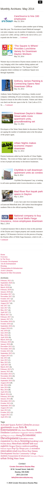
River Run (26, 451)
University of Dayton (36, 456)
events (30, 438)
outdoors (26, 446)
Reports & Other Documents (11, 273)
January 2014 (5, 399)
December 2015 (6, 346)
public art (28, 448)
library (9, 444)
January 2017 (5, 319)
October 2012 (5, 412)
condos (38, 432)
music (36, 444)
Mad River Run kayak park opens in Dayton (28, 192)
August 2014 (5, 383)
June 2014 (4, 387)
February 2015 (6, 369)
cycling (4, 435)
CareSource (15, 432)
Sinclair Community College (24, 453)
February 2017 (6, 317)
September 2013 (6, 406)
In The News (5, 259)
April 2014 (4, 392)
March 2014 (5, 394)
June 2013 (4, 410)
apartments (6, 427)
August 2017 (5, 303)
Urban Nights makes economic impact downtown (25, 146)
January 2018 (5, 292)
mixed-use (27, 443)
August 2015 (5, 355)
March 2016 (5, 340)
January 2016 (5, 344)
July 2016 (4, 330)
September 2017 (6, 301)
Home (3, 255)
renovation (6, 450)
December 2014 (6, 374)
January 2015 (5, 371)
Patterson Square (6, 448)
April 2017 (4, 312)
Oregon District (15, 446)
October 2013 (5, 403)
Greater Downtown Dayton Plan (22, 466)
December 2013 (6, 401)
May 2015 (4, 362)
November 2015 (6, 349)
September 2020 (6, 283)
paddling (34, 446)
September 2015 (6, 353)
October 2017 (5, 299)
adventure (35, 425)
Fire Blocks (15, 441)
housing (25, 440)
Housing (4, 266)
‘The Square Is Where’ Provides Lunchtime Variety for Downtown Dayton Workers (26, 49)
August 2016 (5, 328)
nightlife (4, 446)
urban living (7, 458)
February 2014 (6, 396)
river (20, 451)
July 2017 (4, 305)
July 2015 (4, 358)
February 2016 (6, 342)
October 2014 (5, 378)
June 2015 (4, 360)
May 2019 (4, 285)
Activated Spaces (8, 425)
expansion (5, 441)
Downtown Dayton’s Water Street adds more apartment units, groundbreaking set (28, 117)
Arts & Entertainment (8, 264)
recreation (36, 448)
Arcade (15, 427)
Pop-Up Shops (18, 448)
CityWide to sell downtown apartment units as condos (28, 171)
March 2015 (5, 367)
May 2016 (4, 335)
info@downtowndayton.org (22, 477)
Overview (4, 257)
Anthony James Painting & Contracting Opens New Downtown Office (28, 84)
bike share (22, 430)
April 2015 (4, 365)
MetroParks (17, 443)
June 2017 (4, 308)
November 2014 (6, 376)
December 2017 (6, 294)
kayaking (34, 441)
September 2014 (6, 381)
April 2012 (4, 417)
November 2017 (6, 296)
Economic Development (9, 261)
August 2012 (5, 415)
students (4, 456)
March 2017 (5, 315)
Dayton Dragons (11, 435)
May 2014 (4, 390)
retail (14, 450)
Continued (24, 37)
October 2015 (5, 351)
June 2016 (4, 333)
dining (19, 435)
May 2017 (4, 310)
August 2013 (5, 408)
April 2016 (4, 337)
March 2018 (5, 287)
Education (23, 438)
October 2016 (5, 324)
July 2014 (4, 385)
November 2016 (6, 321)
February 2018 (6, 290)
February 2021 (6, 280)
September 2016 (6, 326)
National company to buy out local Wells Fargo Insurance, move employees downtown (22, 218)
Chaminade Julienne (27, 433)
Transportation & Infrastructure (12, 268)
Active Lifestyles (7, 270)
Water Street (19, 458)
